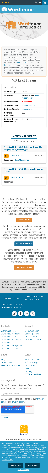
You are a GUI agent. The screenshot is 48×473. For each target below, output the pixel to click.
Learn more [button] (24, 220)
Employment (30, 365)
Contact (28, 368)
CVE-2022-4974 (17, 177)
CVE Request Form (33, 374)
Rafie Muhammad (22, 160)
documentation (21, 63)
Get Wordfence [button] (24, 243)
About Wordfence (33, 359)
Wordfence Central (9, 348)
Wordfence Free (8, 331)
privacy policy (18, 402)
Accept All (16, 465)
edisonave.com (28, 109)
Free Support (31, 336)
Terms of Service (11, 298)
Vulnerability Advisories (11, 365)
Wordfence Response (11, 339)
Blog (3, 359)
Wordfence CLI (7, 342)
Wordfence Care (8, 336)
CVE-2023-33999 (17, 155)
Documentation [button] (24, 267)
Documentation (32, 331)
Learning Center (32, 334)
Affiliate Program (32, 362)
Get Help (5, 2)
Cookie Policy (7, 460)
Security (28, 371)
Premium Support (33, 339)
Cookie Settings (23, 470)
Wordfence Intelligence (11, 345)
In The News (6, 362)
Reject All (32, 465)
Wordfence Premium (10, 334)
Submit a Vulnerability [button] (24, 136)
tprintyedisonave (28, 105)
